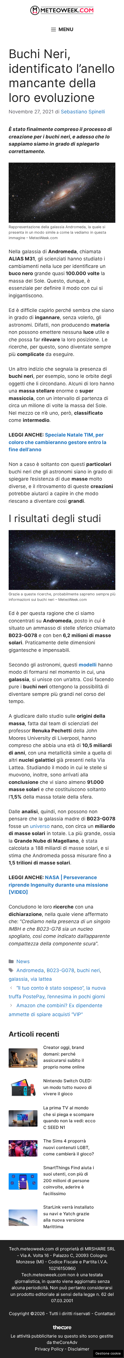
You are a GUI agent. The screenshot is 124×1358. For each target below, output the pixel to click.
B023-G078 (60, 970)
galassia (18, 979)
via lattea (41, 979)
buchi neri (88, 970)
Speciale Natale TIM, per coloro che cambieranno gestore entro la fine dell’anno (57, 442)
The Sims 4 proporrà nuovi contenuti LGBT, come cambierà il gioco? (68, 1147)
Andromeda (30, 970)
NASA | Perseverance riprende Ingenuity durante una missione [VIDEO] (58, 885)
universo (40, 826)
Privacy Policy (49, 1349)
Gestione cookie (108, 1353)
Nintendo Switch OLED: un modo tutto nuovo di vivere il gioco (67, 1087)
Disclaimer (78, 1349)
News (23, 961)
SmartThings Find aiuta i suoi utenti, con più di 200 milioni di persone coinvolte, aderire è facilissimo (68, 1180)
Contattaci (105, 1313)
